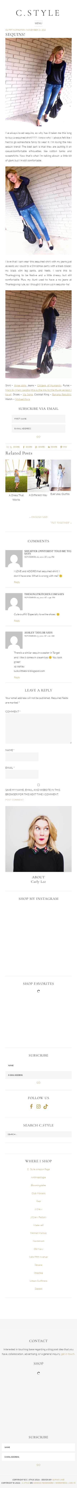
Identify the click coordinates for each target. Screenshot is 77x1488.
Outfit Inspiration (15, 30)
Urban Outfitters (38, 1280)
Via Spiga (28, 394)
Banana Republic (61, 394)
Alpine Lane (58, 1480)
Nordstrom (38, 1240)
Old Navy (38, 1249)
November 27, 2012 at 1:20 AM (39, 636)
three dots (20, 385)
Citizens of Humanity (49, 385)
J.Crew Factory (39, 1217)
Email (10, 767)
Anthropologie (38, 1177)
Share (41, 447)
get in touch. (68, 1353)
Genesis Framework (43, 1483)
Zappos (38, 1288)
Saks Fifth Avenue (38, 1256)
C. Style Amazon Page (38, 1169)
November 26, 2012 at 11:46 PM (39, 597)
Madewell (38, 1225)
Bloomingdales (38, 1185)
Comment (13, 711)
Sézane (38, 1264)
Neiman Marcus (38, 1232)
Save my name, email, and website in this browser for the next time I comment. (32, 792)
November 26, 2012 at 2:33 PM (39, 557)
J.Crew (38, 1209)
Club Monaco (38, 1193)
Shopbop (38, 1272)
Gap (38, 1201)
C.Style (38, 12)
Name (10, 750)
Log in (72, 1483)
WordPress (61, 1483)
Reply (17, 582)
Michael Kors (22, 399)
